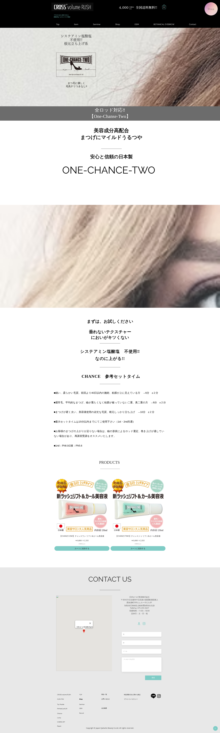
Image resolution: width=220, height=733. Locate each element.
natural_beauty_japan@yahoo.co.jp (139, 605)
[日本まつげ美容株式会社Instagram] (159, 696)
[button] (164, 6)
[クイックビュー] (81, 505)
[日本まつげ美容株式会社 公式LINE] (153, 696)
